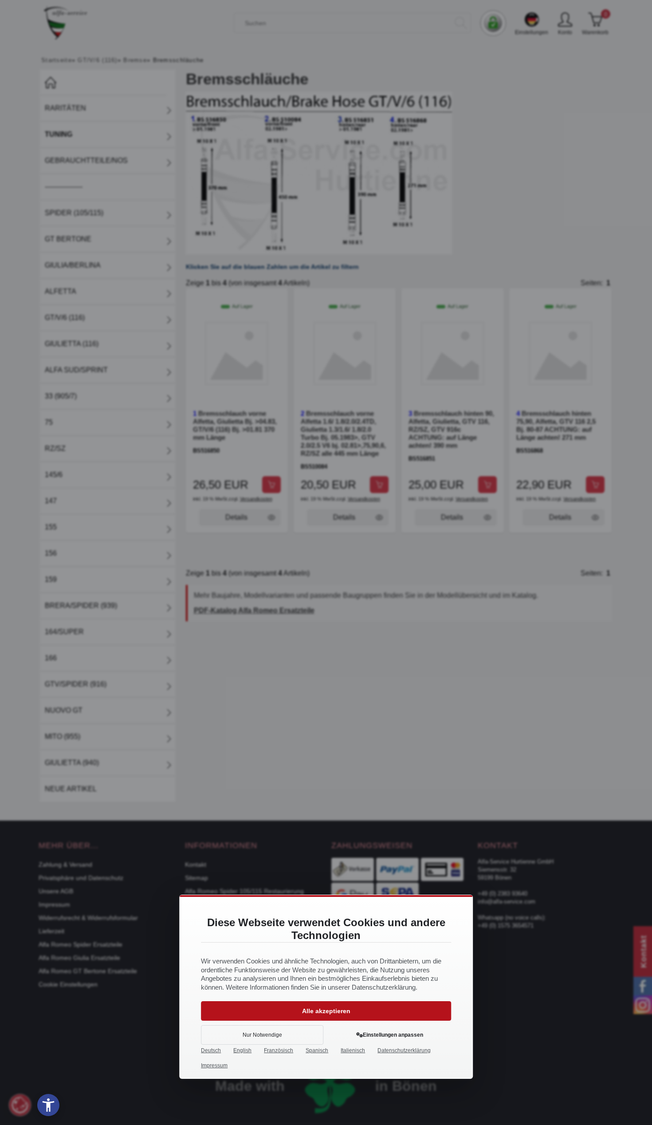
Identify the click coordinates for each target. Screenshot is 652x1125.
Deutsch (211, 1050)
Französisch (278, 1050)
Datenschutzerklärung (404, 1050)
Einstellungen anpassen (393, 1035)
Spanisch (317, 1050)
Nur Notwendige (262, 1035)
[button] (48, 1105)
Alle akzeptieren (326, 1010)
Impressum (214, 1065)
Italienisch (353, 1050)
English (242, 1050)
